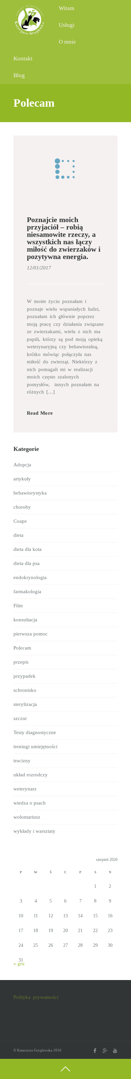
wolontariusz (26, 817)
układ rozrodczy (30, 774)
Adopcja (22, 464)
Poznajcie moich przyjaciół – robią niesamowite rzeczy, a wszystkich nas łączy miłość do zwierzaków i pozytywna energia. (63, 238)
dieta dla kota (27, 549)
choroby (22, 507)
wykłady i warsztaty (34, 831)
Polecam (22, 648)
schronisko (24, 690)
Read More (40, 413)
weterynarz (25, 788)
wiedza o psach (29, 803)
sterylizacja (25, 704)
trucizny (22, 760)
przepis (21, 662)
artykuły (22, 478)
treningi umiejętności (35, 746)
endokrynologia (30, 577)
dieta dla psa (26, 563)
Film (18, 605)
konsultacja (25, 619)
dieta (18, 535)
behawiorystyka (30, 493)
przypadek (24, 676)
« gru (19, 963)
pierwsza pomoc (30, 633)
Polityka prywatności (35, 997)
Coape (20, 521)
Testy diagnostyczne (34, 732)
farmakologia (27, 591)
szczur (20, 718)
